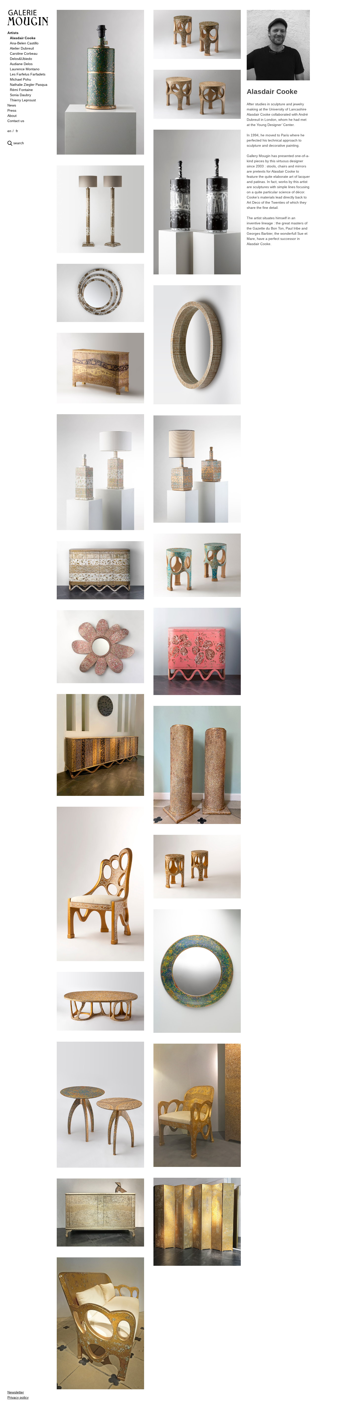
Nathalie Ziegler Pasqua (28, 85)
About (12, 116)
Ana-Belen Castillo (24, 43)
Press (11, 110)
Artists (13, 33)
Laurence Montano (24, 69)
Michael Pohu (20, 79)
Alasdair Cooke (23, 38)
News (11, 105)
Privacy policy (18, 1397)
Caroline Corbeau (23, 53)
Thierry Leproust (23, 100)
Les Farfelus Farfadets (27, 74)
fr (17, 131)
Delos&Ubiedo (21, 59)
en (9, 131)
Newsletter (15, 1392)
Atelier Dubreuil (22, 48)
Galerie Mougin (27, 17)
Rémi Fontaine (21, 90)
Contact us (15, 121)
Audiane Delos (21, 64)
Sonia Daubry (20, 95)
